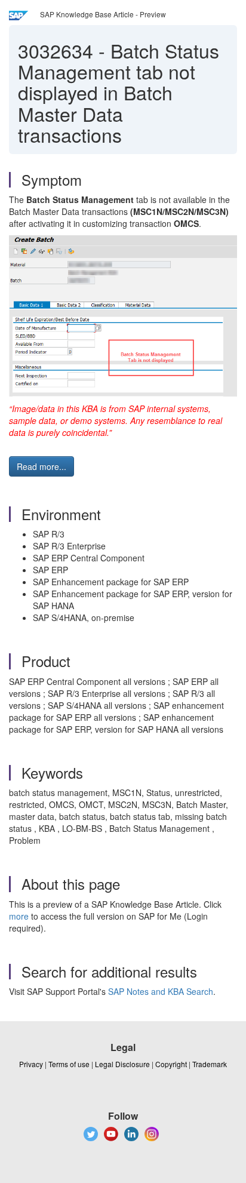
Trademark (209, 1064)
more (19, 916)
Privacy (31, 1064)
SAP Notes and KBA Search (160, 991)
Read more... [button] (41, 466)
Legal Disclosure (122, 1064)
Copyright (171, 1064)
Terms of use (69, 1064)
